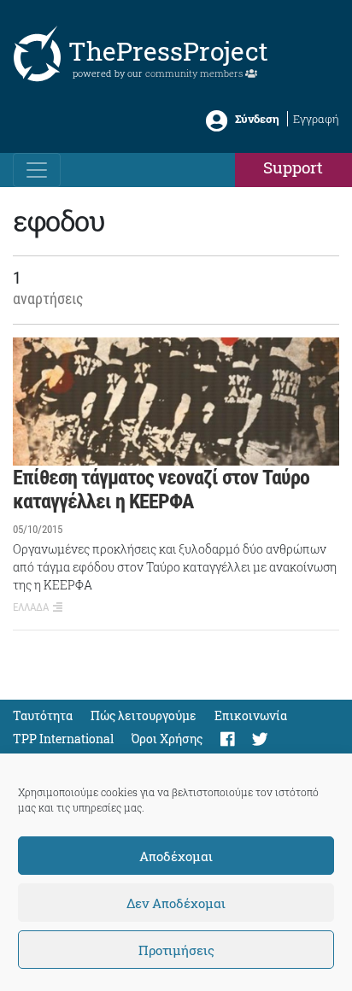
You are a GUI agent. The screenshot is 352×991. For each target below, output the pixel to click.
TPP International (63, 738)
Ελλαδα (31, 607)
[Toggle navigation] (37, 170)
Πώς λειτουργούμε (144, 715)
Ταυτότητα (43, 715)
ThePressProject (168, 50)
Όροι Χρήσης (167, 738)
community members (195, 73)
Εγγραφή (316, 118)
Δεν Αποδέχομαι (176, 903)
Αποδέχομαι (176, 856)
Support (293, 167)
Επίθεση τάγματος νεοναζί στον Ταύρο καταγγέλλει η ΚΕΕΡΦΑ (161, 490)
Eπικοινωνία (250, 715)
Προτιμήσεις (176, 950)
